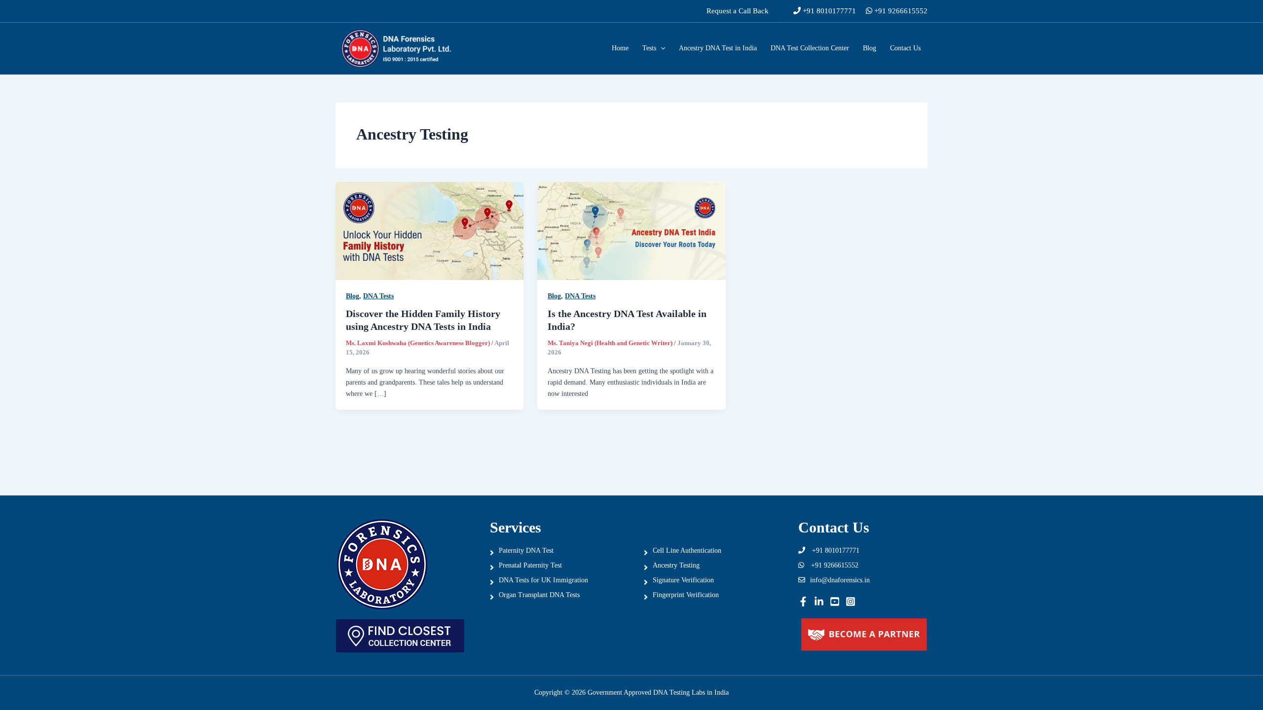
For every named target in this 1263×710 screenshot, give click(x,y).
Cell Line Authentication (687, 550)
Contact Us (905, 48)
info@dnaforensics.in (840, 580)
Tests (649, 48)
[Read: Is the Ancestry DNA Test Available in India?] (631, 230)
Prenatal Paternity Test (530, 565)
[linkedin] (819, 601)
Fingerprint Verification (686, 595)
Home (620, 48)
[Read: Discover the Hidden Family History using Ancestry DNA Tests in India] (429, 230)
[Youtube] (835, 601)
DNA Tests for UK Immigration (543, 580)
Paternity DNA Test (526, 550)
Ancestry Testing (676, 565)
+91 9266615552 (900, 11)
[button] (737, 11)
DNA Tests (378, 296)
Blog (869, 48)
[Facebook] (803, 601)
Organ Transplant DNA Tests (539, 595)
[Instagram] (850, 601)
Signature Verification (683, 580)
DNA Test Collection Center (810, 48)
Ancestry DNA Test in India (718, 48)
